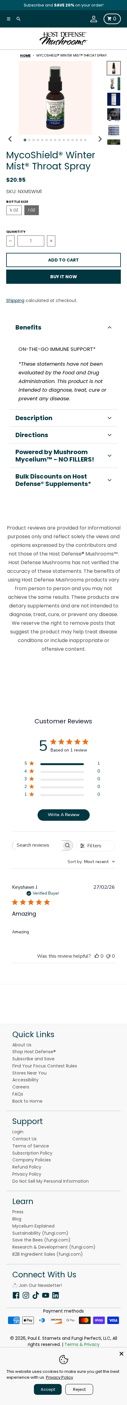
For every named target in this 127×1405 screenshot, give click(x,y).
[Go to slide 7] (51, 140)
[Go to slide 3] (33, 140)
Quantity (16, 231)
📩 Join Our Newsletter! (37, 1285)
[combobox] (91, 862)
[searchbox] (37, 845)
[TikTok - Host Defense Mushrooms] (35, 1295)
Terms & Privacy (82, 1344)
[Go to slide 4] (38, 140)
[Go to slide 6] (46, 140)
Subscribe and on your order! (64, 5)
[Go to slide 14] (81, 140)
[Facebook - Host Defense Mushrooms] (16, 1295)
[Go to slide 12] (72, 140)
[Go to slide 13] (77, 140)
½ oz (14, 210)
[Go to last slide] (10, 139)
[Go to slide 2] (29, 140)
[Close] (121, 1353)
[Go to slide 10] (64, 140)
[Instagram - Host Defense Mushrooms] (26, 1295)
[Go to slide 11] (68, 140)
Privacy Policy (59, 1377)
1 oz (31, 210)
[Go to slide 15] (85, 140)
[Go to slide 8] (55, 140)
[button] (63, 327)
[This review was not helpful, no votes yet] (108, 956)
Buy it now (63, 277)
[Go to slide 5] (42, 140)
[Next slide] (100, 139)
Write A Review (64, 815)
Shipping (15, 300)
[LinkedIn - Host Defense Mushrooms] (55, 1295)
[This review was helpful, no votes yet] (97, 956)
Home (25, 55)
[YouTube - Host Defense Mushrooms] (45, 1295)
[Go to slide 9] (59, 140)
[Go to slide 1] (24, 139)
